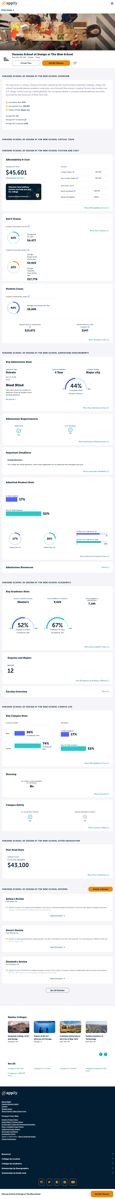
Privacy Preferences (9, 1139)
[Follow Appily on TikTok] (64, 1182)
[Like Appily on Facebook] (57, 1182)
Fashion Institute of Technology (94, 1037)
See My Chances (56, 63)
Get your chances (75, 393)
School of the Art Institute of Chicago (43, 1037)
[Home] (9, 3)
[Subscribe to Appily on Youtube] (73, 1182)
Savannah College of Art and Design (18, 1037)
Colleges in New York (15, 1068)
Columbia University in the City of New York (70, 1037)
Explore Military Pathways (19, 196)
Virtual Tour (26, 63)
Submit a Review (100, 889)
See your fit (10, 399)
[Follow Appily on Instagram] (41, 1182)
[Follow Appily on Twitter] (49, 1182)
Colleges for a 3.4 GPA (68, 1068)
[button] (75, 63)
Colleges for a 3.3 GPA (42, 1068)
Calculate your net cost (14, 178)
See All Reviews (57, 990)
